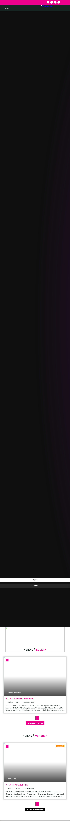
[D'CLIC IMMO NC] (55, 8)
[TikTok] (58, 2)
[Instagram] (51, 2)
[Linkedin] (55, 2)
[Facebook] (48, 2)
